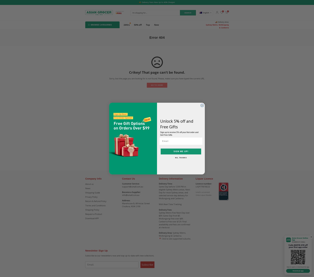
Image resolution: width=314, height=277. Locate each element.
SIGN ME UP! (181, 151)
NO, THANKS (181, 158)
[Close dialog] (202, 105)
